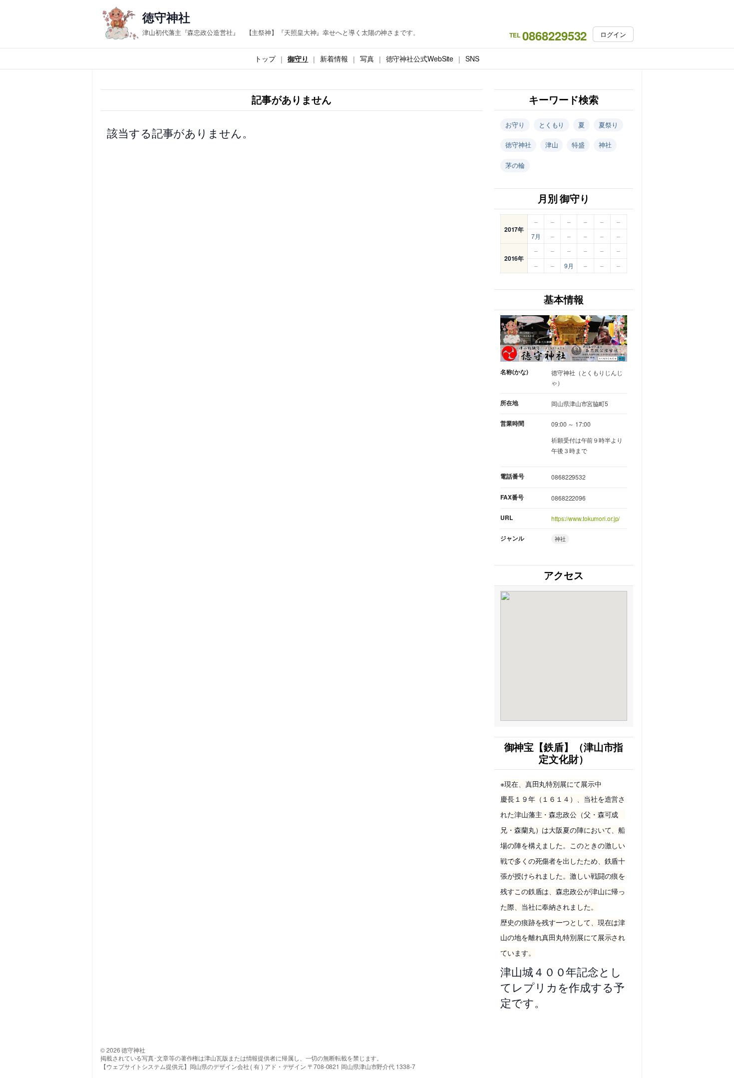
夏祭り (608, 124)
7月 (536, 236)
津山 (551, 144)
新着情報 (334, 58)
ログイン (613, 34)
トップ (265, 58)
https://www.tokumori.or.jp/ (585, 518)
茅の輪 (515, 165)
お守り (515, 124)
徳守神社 (166, 17)
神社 (605, 144)
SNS (472, 58)
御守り (298, 58)
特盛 (578, 144)
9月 (569, 265)
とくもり (552, 124)
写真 (367, 58)
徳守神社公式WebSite (420, 58)
